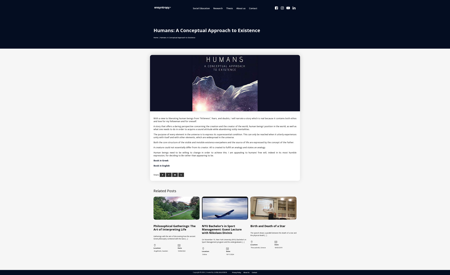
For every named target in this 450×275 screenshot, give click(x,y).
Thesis (229, 8)
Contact (253, 8)
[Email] (175, 175)
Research (218, 8)
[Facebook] (169, 175)
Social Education (201, 8)
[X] (162, 175)
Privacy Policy (236, 272)
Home (156, 37)
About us (241, 8)
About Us (246, 272)
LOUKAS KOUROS (220, 272)
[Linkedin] (181, 175)
